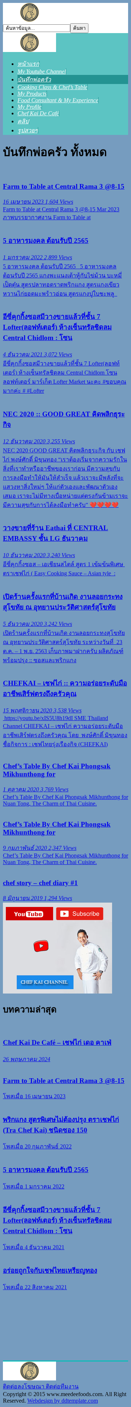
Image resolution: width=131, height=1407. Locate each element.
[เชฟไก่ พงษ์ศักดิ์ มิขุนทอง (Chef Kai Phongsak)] (29, 20)
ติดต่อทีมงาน (62, 1386)
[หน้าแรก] (29, 50)
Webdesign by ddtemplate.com (62, 1401)
